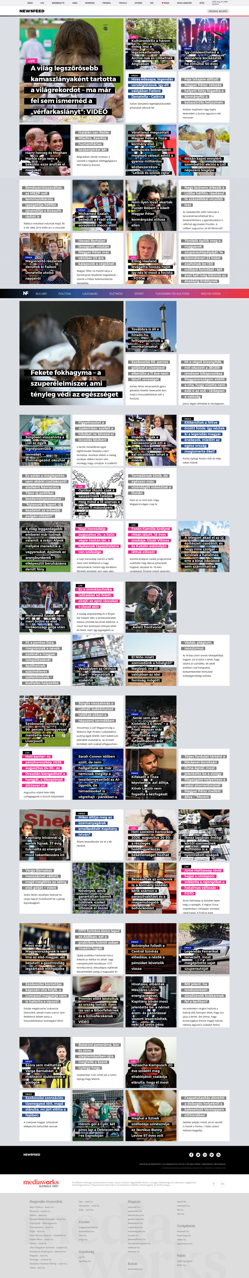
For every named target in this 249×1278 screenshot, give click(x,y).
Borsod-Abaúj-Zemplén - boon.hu (48, 1219)
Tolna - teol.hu (37, 1267)
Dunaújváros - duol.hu (41, 1227)
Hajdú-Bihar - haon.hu (41, 1239)
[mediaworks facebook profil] (213, 1183)
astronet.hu (134, 1207)
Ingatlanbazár (184, 3)
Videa (74, 3)
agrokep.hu (85, 1261)
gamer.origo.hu (136, 1219)
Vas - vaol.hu (86, 1201)
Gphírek (138, 3)
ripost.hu (181, 1201)
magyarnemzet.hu (88, 1227)
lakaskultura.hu (136, 1215)
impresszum (207, 1164)
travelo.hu (133, 1235)
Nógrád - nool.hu (39, 1255)
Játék (201, 3)
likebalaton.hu (135, 1223)
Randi (166, 3)
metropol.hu (183, 1205)
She (151, 3)
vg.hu (82, 1257)
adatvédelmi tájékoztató (150, 1164)
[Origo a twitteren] (198, 1155)
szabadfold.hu (86, 1231)
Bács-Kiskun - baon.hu (42, 1207)
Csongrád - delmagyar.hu (43, 1223)
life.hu (180, 1209)
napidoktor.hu (135, 1227)
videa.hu (181, 1239)
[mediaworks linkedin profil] (222, 1183)
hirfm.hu (181, 1265)
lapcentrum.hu (184, 1243)
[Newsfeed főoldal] (31, 1155)
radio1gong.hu (185, 1261)
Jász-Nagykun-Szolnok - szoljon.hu (48, 1247)
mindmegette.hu (136, 1231)
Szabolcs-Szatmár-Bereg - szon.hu (48, 1263)
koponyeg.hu (184, 1235)
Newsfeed (90, 3)
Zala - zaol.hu (86, 1209)
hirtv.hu (83, 1235)
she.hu (180, 1213)
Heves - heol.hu (38, 1243)
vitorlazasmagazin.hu (139, 1243)
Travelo (123, 3)
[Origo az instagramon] (205, 1155)
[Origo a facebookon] (191, 1155)
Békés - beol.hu (38, 1215)
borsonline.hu (135, 1269)
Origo (30, 3)
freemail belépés (218, 11)
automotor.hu (135, 1211)
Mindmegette (58, 3)
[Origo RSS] (218, 1155)
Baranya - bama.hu (40, 1211)
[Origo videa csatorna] (212, 1155)
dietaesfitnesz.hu (137, 1239)
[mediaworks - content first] (41, 1183)
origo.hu (83, 1239)
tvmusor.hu (134, 1251)
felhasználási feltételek (173, 1164)
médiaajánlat (220, 1164)
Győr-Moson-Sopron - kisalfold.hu (48, 1235)
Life (42, 3)
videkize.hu (134, 1247)
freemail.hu (183, 1231)
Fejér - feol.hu (37, 1231)
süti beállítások (193, 1164)
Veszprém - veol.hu (89, 1205)
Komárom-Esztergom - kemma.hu (48, 1251)
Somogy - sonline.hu (41, 1259)
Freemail (106, 3)
